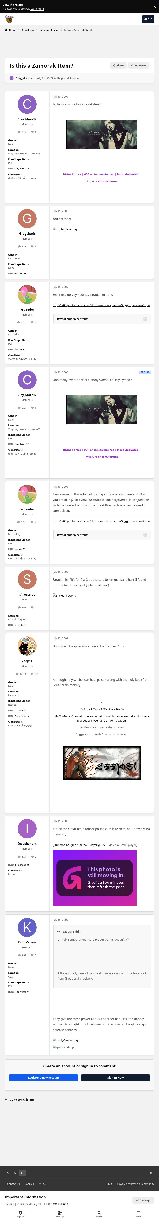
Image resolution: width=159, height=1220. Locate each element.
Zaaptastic (20, 710)
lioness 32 (20, 349)
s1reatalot (27, 594)
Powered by (135, 1184)
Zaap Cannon (22, 716)
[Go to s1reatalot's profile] (27, 579)
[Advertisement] (79, 44)
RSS (43, 1184)
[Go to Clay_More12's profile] (12, 78)
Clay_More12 (24, 78)
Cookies (29, 1184)
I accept (145, 1200)
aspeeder (27, 310)
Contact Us (13, 1184)
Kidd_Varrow (27, 942)
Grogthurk (27, 234)
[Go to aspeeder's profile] (27, 294)
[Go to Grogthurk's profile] (27, 218)
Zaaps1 (27, 661)
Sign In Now (115, 1077)
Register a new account (43, 1077)
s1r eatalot (20, 625)
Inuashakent (27, 844)
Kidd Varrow (21, 991)
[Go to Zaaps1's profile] (27, 646)
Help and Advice (68, 78)
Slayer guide (97, 845)
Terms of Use (59, 1204)
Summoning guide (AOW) (70, 845)
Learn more (7, 7)
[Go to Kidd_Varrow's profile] (27, 927)
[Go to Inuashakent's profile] (27, 828)
